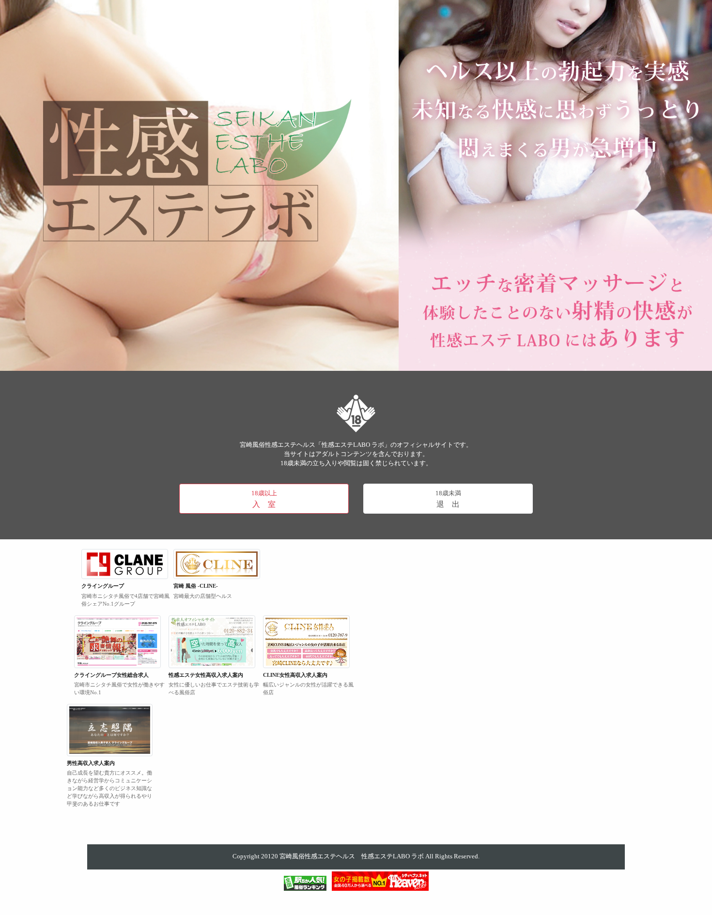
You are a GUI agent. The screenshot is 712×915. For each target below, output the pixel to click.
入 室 (264, 499)
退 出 (448, 499)
